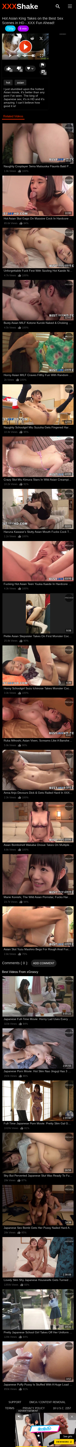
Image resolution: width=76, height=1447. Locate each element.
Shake (20, 6)
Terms (9, 1408)
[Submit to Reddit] (32, 38)
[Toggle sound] (19, 1416)
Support (15, 1402)
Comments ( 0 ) (14, 963)
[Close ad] (72, 1416)
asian (20, 82)
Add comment (44, 963)
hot (8, 82)
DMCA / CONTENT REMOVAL (47, 1402)
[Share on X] (41, 38)
